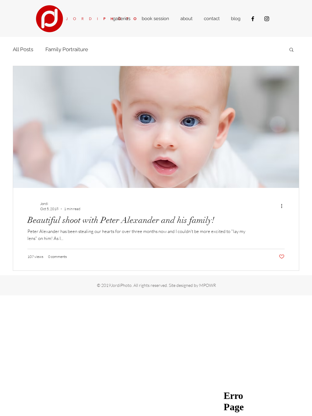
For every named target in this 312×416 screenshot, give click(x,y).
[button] (291, 50)
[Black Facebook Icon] (253, 19)
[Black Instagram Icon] (267, 19)
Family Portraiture (66, 49)
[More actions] (283, 206)
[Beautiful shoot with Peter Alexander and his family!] (156, 127)
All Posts (23, 49)
